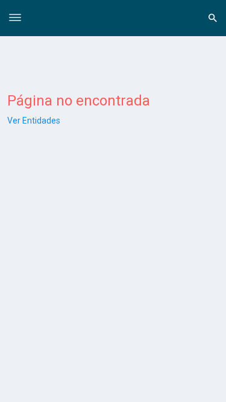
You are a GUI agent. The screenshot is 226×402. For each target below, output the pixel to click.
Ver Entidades (33, 120)
